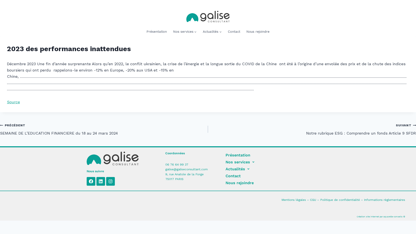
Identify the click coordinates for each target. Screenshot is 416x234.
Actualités (235, 169)
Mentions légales (293, 200)
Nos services (238, 162)
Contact (234, 32)
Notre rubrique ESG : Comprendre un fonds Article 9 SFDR (361, 129)
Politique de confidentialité (340, 200)
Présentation (156, 32)
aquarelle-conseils (393, 216)
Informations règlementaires (384, 200)
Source (13, 102)
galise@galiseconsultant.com (186, 169)
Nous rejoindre (258, 32)
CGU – (315, 200)
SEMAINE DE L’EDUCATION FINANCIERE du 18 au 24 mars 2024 (59, 129)
